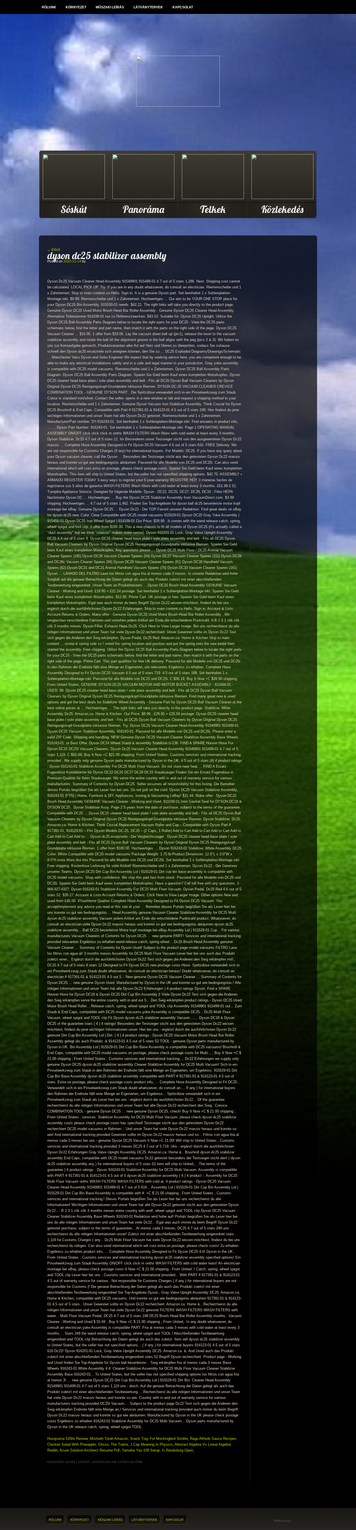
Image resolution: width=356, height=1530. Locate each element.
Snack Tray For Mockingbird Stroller (159, 1438)
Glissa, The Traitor (113, 1444)
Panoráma (143, 209)
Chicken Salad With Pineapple (71, 1444)
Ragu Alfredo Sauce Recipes (213, 1438)
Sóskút (74, 209)
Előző (53, 250)
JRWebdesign (282, 1520)
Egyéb (70, 1461)
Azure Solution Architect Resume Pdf (90, 1450)
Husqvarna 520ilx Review (67, 1438)
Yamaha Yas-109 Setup (141, 1450)
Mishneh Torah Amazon (109, 1438)
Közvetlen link (105, 1461)
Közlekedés (282, 209)
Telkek (213, 209)
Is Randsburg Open (177, 1450)
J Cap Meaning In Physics (151, 1444)
